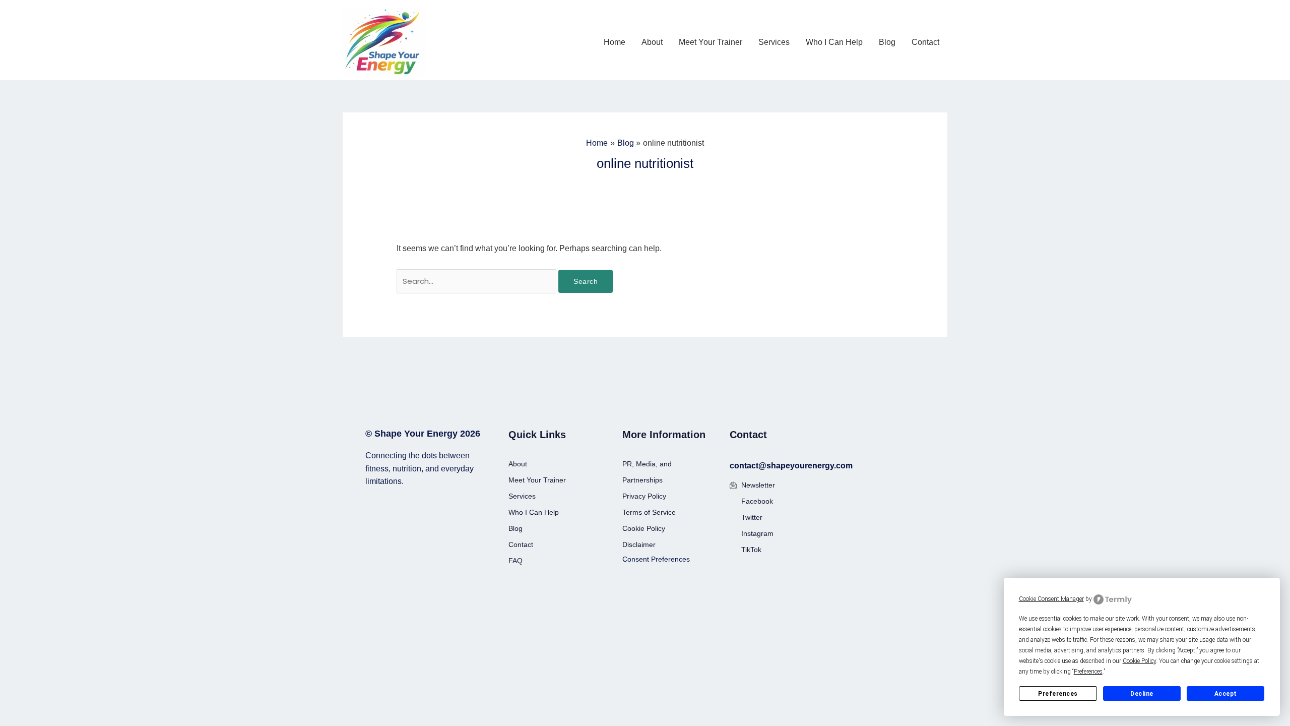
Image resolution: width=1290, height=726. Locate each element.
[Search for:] (478, 281)
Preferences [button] (1088, 671)
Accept (1225, 693)
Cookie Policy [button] (1139, 660)
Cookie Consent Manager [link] (1051, 598)
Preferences (1058, 693)
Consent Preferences (656, 559)
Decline (1141, 693)
